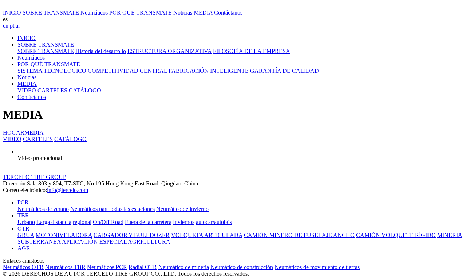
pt (12, 26)
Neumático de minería (183, 267)
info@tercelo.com (67, 190)
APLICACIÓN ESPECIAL (94, 242)
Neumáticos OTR (23, 267)
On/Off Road (108, 222)
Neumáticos (94, 12)
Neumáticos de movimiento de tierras (317, 267)
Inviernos (183, 222)
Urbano (26, 222)
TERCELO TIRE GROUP (34, 177)
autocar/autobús (214, 222)
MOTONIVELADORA (64, 235)
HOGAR (13, 132)
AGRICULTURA (149, 242)
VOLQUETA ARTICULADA (206, 235)
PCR (23, 202)
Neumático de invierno (182, 209)
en (5, 26)
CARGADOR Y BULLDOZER (132, 235)
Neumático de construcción (241, 267)
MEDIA (203, 12)
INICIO (12, 12)
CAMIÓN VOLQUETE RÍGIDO (396, 235)
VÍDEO (12, 139)
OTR (23, 228)
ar (18, 26)
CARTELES (38, 139)
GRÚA (25, 235)
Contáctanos (228, 12)
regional (82, 222)
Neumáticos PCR (107, 267)
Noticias (182, 12)
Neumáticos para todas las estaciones (112, 209)
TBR (23, 215)
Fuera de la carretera (148, 222)
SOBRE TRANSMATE (51, 12)
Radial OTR (143, 267)
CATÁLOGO (70, 139)
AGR (23, 248)
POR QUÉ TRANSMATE (140, 12)
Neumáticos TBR (65, 267)
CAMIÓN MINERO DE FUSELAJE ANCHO (299, 235)
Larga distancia (53, 222)
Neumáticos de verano (43, 209)
